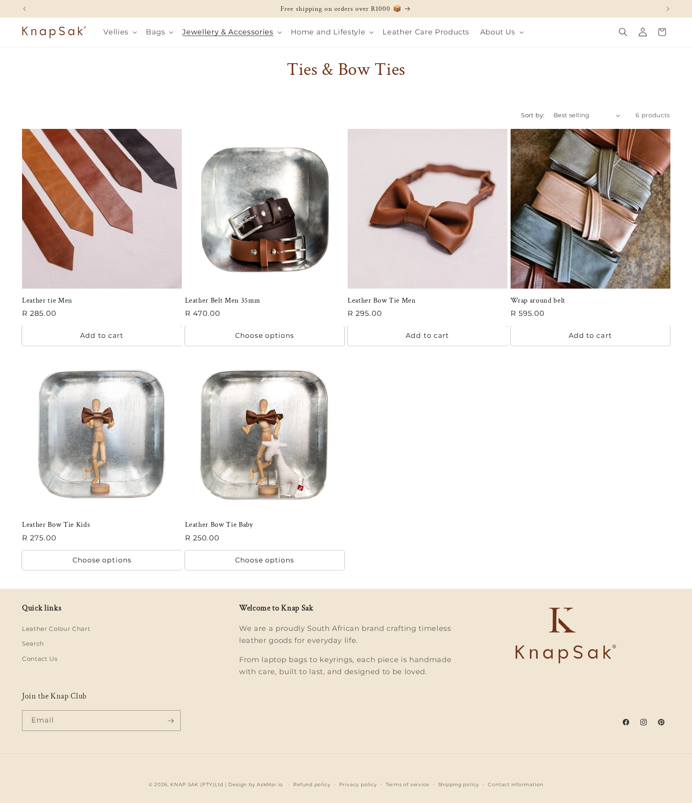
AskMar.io (270, 784)
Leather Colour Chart (56, 628)
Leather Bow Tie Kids (56, 524)
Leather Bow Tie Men (382, 300)
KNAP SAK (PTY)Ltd (196, 784)
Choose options (264, 335)
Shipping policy (459, 784)
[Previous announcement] (24, 8)
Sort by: (533, 115)
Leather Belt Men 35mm (222, 300)
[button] (119, 32)
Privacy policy (358, 784)
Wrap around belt (538, 300)
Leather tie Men (47, 300)
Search (33, 644)
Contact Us (40, 658)
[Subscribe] (170, 721)
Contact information (515, 784)
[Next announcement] (668, 8)
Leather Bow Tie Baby (219, 524)
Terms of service (407, 784)
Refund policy (311, 784)
